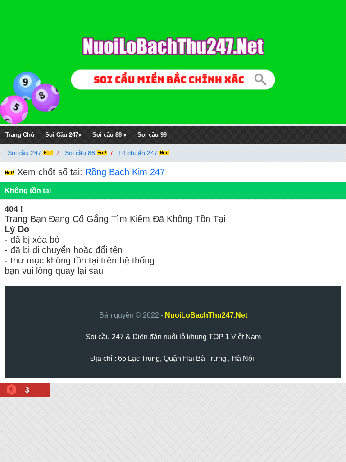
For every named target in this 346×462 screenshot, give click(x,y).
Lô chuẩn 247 (138, 153)
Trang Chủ (19, 134)
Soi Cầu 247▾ (63, 134)
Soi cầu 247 (25, 153)
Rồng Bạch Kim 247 (125, 172)
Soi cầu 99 (152, 134)
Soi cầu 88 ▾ (109, 134)
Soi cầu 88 (80, 153)
